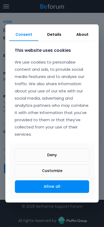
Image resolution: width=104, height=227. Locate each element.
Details (54, 34)
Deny (52, 155)
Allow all (52, 186)
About (82, 34)
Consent (23, 34)
